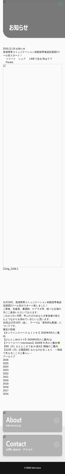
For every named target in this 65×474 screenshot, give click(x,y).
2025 (5, 363)
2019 (5, 383)
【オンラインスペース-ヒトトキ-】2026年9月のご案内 (31, 334)
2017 (5, 390)
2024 (5, 366)
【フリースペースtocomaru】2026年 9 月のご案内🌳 (31, 343)
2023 (5, 370)
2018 (5, 387)
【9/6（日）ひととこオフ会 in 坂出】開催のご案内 (30, 346)
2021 (5, 377)
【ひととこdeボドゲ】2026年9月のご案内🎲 (27, 339)
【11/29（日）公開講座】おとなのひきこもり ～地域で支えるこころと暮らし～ (32, 351)
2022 (5, 373)
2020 (5, 380)
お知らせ (20, 48)
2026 (5, 360)
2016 (5, 394)
